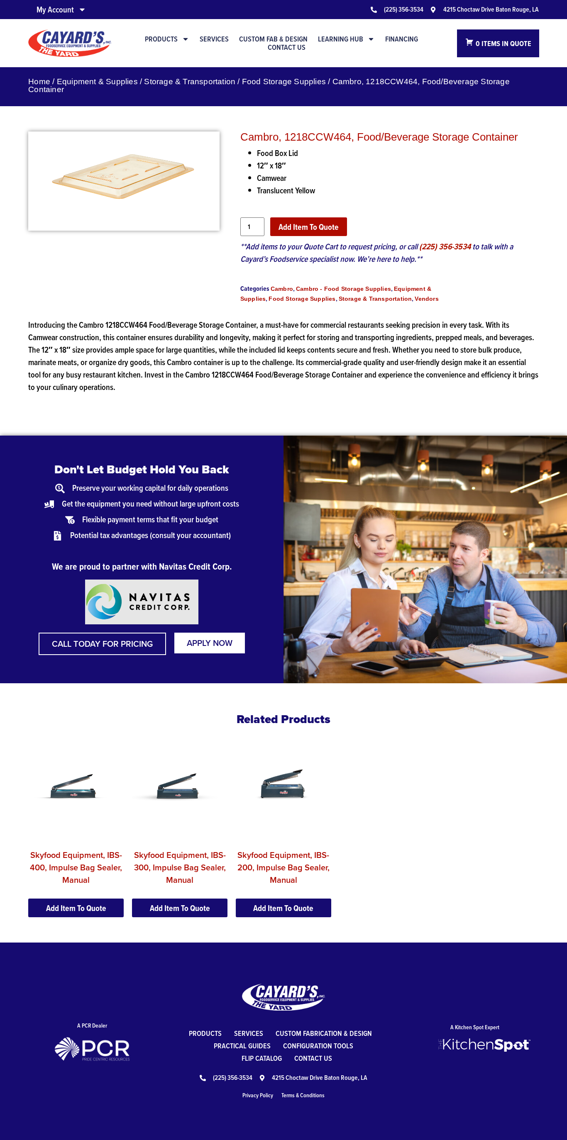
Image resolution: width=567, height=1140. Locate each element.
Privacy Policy (257, 1095)
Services (214, 39)
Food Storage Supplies (284, 81)
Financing (401, 39)
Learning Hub (340, 39)
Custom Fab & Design (273, 39)
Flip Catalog (262, 1058)
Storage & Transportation (189, 81)
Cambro (282, 288)
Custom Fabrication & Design (324, 1033)
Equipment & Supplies (97, 81)
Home (39, 81)
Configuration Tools (318, 1045)
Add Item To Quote (309, 227)
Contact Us (286, 47)
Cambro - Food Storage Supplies (343, 288)
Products (161, 39)
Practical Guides (242, 1045)
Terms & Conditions (303, 1095)
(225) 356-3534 (445, 246)
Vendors (426, 298)
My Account (55, 9)
